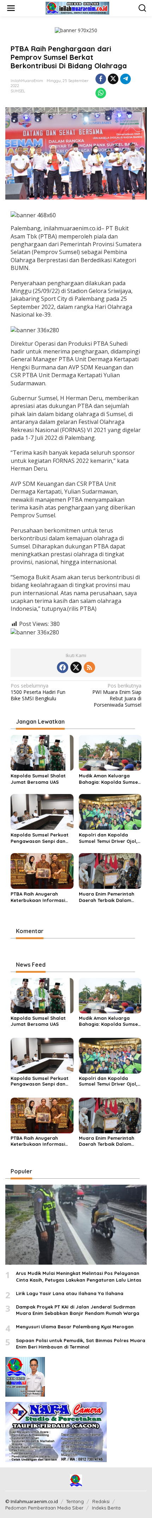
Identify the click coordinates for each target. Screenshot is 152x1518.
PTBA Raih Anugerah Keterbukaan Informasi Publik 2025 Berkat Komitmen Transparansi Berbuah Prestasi (38, 897)
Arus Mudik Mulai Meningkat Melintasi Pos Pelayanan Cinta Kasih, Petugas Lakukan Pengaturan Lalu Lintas (78, 1276)
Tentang (75, 1501)
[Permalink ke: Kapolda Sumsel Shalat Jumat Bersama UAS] (42, 752)
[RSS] (89, 667)
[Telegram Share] (125, 79)
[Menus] (11, 8)
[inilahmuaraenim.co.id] (77, 7)
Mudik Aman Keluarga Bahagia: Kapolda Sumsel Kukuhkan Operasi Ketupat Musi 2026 (110, 779)
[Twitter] (76, 667)
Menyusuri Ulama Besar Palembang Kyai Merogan (75, 1326)
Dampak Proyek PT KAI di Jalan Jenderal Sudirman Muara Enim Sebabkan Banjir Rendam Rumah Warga (77, 1310)
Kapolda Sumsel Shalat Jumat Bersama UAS (38, 779)
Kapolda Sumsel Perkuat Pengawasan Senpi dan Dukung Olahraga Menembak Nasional (40, 838)
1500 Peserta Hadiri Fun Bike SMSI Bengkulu (38, 692)
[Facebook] (62, 667)
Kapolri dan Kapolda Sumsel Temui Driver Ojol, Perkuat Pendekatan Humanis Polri (108, 838)
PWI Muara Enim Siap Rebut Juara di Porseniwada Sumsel (116, 695)
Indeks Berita (106, 1508)
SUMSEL (18, 90)
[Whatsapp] (100, 93)
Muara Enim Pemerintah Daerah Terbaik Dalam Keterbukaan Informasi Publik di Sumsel (106, 897)
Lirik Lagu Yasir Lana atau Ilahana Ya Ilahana (69, 1293)
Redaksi (101, 1501)
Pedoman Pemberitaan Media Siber (44, 1508)
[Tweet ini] (113, 79)
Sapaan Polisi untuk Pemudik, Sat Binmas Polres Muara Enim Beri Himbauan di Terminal (80, 1344)
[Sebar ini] (100, 79)
